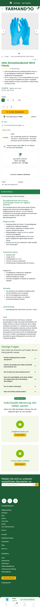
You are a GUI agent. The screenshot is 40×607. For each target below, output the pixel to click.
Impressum (5, 563)
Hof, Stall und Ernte (7, 527)
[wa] (15, 501)
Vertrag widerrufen (9, 578)
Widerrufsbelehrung (7, 566)
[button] (3, 31)
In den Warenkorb (28, 599)
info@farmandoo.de (20, 431)
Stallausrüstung (6, 510)
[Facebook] (9, 501)
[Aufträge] (24, 604)
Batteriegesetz (6, 572)
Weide (3, 524)
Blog (2, 545)
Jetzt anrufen (19, 464)
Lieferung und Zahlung (8, 569)
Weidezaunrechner (7, 538)
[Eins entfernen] (3, 107)
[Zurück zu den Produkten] (35, 60)
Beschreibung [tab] (8, 192)
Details (33, 117)
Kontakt (4, 534)
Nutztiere (4, 513)
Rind (2, 515)
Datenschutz (5, 560)
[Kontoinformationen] (34, 604)
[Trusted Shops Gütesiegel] (11, 3)
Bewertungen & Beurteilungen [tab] (13, 196)
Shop (6, 56)
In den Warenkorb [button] (16, 112)
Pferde (3, 518)
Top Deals (16, 3)
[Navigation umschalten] (2, 9)
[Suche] (6, 604)
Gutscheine (5, 541)
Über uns (4, 549)
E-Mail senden (20, 435)
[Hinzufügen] (11, 107)
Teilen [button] (5, 122)
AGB (2, 558)
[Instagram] (4, 501)
